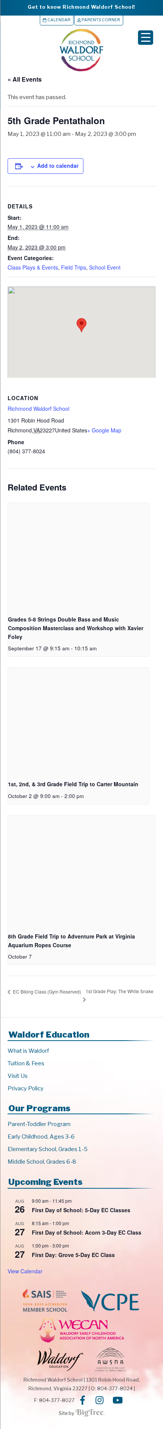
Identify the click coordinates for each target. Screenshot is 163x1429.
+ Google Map (104, 430)
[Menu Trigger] (145, 37)
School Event (105, 267)
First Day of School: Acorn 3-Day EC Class (86, 1232)
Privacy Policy (26, 1088)
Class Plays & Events (33, 267)
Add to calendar (57, 165)
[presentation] (78, 556)
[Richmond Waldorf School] (81, 71)
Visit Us (18, 1076)
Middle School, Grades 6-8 (42, 1161)
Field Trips (73, 267)
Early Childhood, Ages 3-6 (41, 1136)
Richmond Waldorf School (38, 408)
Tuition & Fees (26, 1063)
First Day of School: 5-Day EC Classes (81, 1210)
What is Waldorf (28, 1050)
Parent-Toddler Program (39, 1124)
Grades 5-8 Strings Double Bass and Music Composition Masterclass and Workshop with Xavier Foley (75, 627)
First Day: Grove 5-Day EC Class (73, 1255)
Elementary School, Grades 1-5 (48, 1149)
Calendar (59, 19)
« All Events (25, 79)
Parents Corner (100, 19)
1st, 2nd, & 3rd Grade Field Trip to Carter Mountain (73, 784)
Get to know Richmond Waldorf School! (81, 7)
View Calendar (25, 1271)
